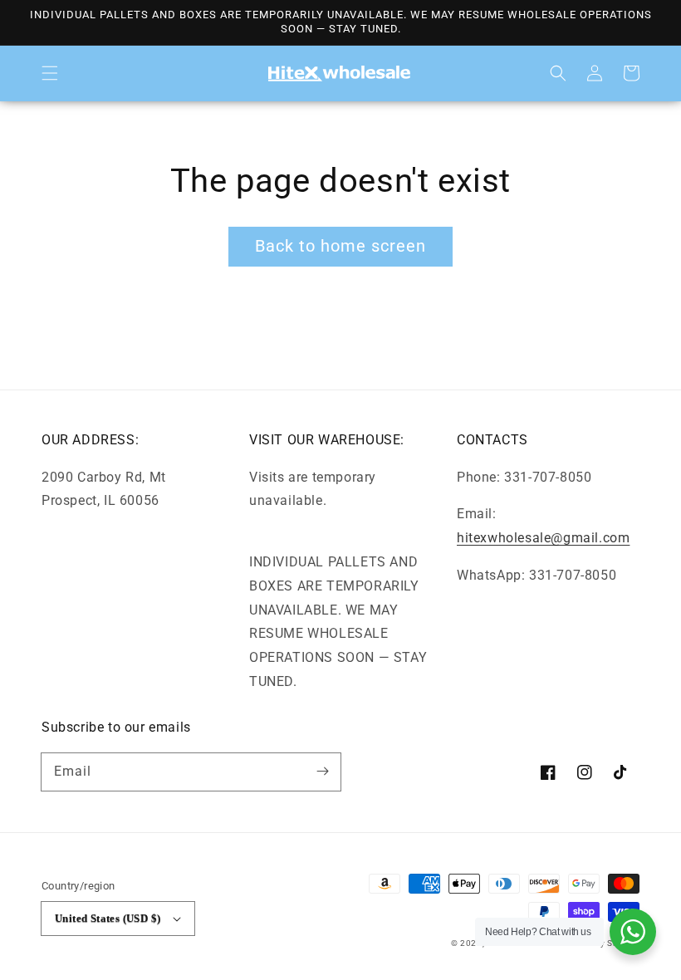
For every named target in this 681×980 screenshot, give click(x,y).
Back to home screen (340, 246)
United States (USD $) (107, 918)
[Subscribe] (322, 771)
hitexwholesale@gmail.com (543, 538)
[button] (50, 73)
